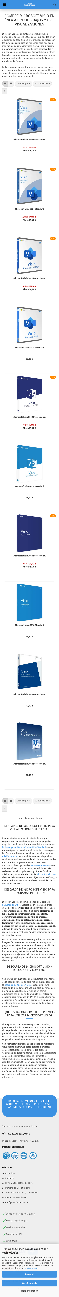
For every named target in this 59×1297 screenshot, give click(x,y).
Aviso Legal (10, 1173)
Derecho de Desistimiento (17, 1188)
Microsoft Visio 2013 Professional (29, 694)
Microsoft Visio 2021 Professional (29, 278)
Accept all (29, 1274)
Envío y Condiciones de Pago (19, 1183)
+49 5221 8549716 (18, 1134)
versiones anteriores (41, 865)
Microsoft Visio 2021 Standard (29, 347)
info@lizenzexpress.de (13, 1147)
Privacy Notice (31, 1268)
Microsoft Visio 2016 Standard (29, 625)
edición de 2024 (9, 856)
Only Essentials (29, 1283)
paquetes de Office (11, 905)
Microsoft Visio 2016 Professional (29, 556)
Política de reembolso (15, 1197)
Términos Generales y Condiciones (22, 1192)
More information (29, 1291)
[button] (5, 84)
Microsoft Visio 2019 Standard (29, 486)
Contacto (9, 1178)
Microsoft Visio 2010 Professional (29, 764)
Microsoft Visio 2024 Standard (29, 209)
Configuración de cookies (17, 1202)
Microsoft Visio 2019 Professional (29, 417)
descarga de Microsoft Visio (18, 985)
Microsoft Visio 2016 (46, 874)
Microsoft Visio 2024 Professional (29, 139)
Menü (4, 4)
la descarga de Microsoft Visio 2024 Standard (24, 847)
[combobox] (23, 84)
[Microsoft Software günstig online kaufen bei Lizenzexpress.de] (29, 4)
